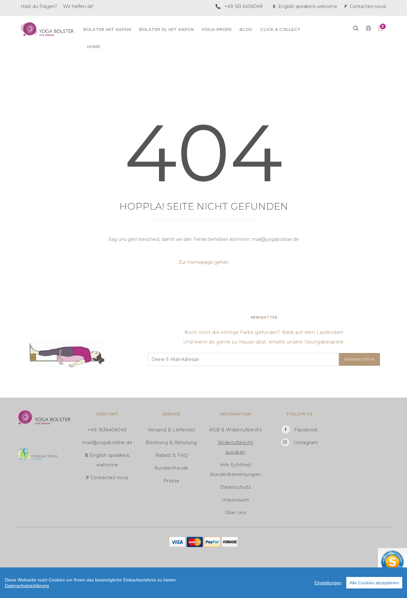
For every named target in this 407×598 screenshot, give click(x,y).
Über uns (235, 512)
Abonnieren (359, 359)
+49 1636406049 (107, 430)
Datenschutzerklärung (27, 585)
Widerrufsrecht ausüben (235, 447)
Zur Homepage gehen (203, 262)
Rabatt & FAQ (171, 455)
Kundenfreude (172, 468)
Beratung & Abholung (171, 442)
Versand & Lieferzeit (171, 430)
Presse (171, 481)
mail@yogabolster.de (107, 442)
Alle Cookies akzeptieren (374, 582)
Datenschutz (235, 487)
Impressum (235, 500)
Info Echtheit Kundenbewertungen (235, 469)
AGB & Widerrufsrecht (235, 430)
